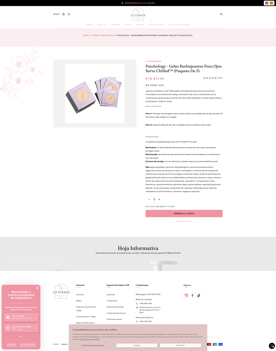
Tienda (95, 35)
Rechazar (180, 345)
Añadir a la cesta (184, 213)
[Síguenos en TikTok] (198, 295)
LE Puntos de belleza (179, 24)
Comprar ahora (184, 221)
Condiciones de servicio (116, 313)
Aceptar (136, 345)
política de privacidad (115, 307)
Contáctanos (112, 301)
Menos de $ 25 (107, 35)
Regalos (140, 24)
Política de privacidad (89, 339)
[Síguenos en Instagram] (186, 295)
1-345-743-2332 (145, 321)
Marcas (128, 24)
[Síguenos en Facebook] (192, 295)
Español (64, 344)
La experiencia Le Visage (86, 316)
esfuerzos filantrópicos (85, 323)
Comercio (115, 24)
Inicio (86, 35)
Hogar (90, 24)
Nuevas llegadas (157, 24)
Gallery (79, 301)
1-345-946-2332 (153, 294)
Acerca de (102, 24)
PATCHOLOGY (154, 61)
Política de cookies (114, 319)
